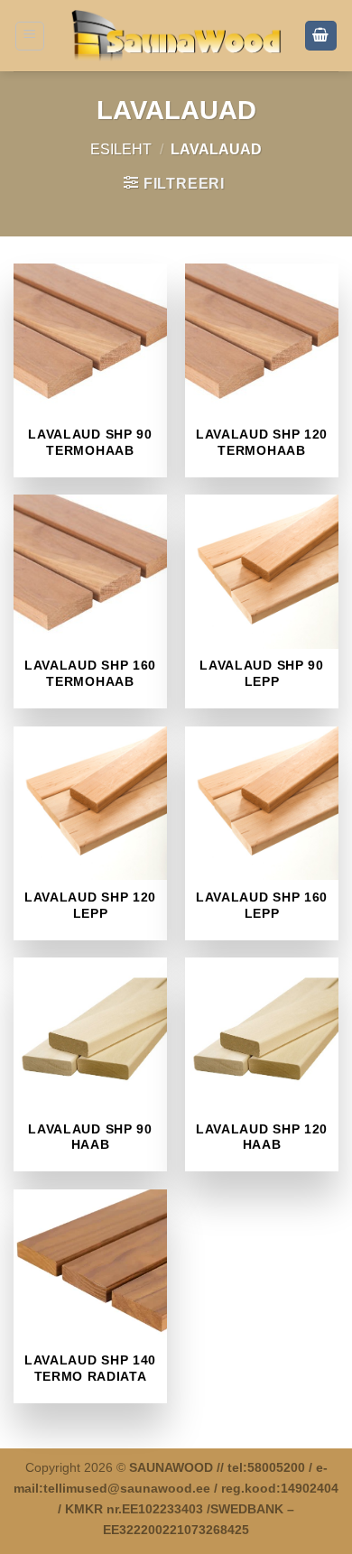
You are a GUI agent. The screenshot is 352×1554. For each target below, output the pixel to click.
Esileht (121, 149)
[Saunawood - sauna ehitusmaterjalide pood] (176, 35)
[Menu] (30, 36)
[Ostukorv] (321, 36)
